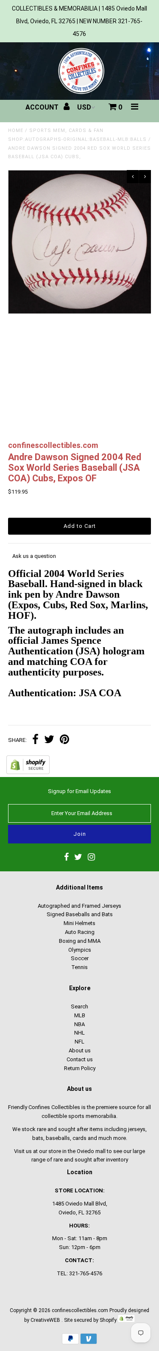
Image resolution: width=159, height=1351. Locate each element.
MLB (79, 1015)
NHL (79, 1033)
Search (79, 1006)
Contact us (80, 1059)
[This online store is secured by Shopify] (28, 772)
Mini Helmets (79, 923)
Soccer (80, 958)
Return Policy (79, 1068)
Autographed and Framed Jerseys (79, 906)
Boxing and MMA (79, 941)
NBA (79, 1024)
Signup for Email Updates (79, 791)
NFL (79, 1041)
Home (15, 130)
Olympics (79, 950)
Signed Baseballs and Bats (80, 914)
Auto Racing (80, 932)
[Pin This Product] (64, 740)
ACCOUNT (42, 107)
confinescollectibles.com (80, 1310)
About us (80, 1050)
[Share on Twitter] (49, 740)
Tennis (79, 967)
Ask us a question (34, 556)
